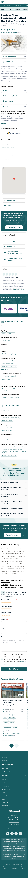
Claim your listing (5, 805)
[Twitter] (16, 833)
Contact (3, 792)
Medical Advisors (5, 789)
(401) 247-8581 (13, 535)
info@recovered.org (14, 822)
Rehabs (8, 5)
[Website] (14, 241)
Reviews (25, 9)
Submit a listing (5, 802)
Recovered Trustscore (6, 795)
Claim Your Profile (14, 227)
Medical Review (5, 786)
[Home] (2, 5)
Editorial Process (5, 782)
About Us (3, 779)
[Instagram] (12, 833)
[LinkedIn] (20, 833)
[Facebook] (7, 833)
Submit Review (14, 669)
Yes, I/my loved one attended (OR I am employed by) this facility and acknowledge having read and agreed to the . (15, 659)
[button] (22, 32)
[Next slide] (16, 745)
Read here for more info (18, 289)
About (2, 9)
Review (3, 637)
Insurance (9, 9)
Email (2, 628)
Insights (3, 799)
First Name (4, 619)
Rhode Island (18, 5)
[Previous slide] (11, 745)
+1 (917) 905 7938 (14, 824)
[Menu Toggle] (25, 2)
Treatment (17, 9)
